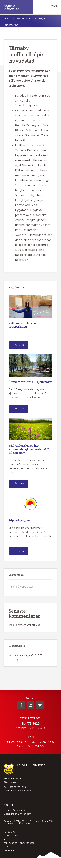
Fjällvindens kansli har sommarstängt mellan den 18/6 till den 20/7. (29, 449)
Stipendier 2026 (19, 520)
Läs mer (20, 346)
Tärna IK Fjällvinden (11, 7)
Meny (54, 5)
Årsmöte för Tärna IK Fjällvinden (30, 382)
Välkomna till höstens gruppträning (23, 324)
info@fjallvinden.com (21, 790)
